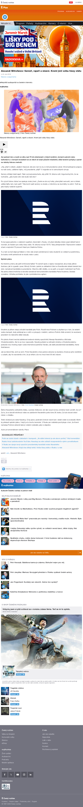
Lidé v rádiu (46, 740)
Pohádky (29, 481)
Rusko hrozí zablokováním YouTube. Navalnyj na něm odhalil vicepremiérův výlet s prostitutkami (40, 441)
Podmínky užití (25, 801)
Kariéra (45, 743)
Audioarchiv (70, 11)
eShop (4, 743)
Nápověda (46, 737)
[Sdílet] (5, 152)
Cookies (4, 801)
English (34, 801)
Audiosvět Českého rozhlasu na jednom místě (16, 490)
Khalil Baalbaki (29, 405)
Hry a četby (7, 481)
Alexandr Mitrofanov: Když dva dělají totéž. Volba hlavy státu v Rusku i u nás (32, 448)
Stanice (4, 740)
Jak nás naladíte (48, 734)
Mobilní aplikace (8, 763)
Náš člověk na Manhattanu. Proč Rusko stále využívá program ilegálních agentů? (44, 509)
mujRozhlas (5, 476)
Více (71, 23)
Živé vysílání (53, 481)
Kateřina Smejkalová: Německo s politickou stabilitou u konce (36, 592)
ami (7, 453)
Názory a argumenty (8, 77)
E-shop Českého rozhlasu (14, 605)
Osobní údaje (13, 801)
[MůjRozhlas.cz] (4, 87)
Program (60, 11)
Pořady (29, 23)
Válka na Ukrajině (8, 734)
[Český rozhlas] (7, 2)
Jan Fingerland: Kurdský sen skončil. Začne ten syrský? (34, 582)
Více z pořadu (8, 560)
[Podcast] (2, 152)
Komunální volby (8, 737)
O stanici (62, 23)
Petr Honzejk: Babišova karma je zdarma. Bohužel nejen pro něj (37, 562)
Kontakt (45, 746)
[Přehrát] (4, 144)
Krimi (19, 481)
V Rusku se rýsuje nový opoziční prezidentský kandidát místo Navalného (30, 445)
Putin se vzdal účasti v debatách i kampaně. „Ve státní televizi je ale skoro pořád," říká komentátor (41, 438)
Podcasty (5, 760)
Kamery (79, 11)
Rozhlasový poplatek (50, 749)
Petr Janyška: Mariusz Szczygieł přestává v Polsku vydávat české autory (41, 572)
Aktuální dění (7, 23)
